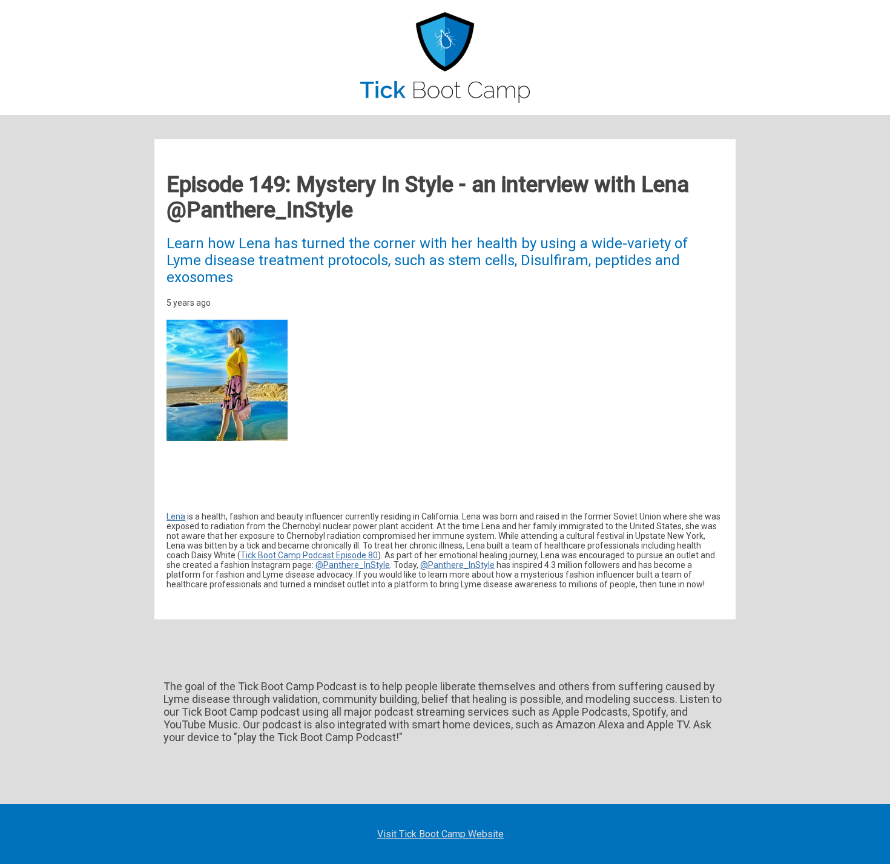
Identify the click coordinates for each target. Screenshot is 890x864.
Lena (175, 516)
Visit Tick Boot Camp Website (440, 834)
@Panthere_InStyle (352, 565)
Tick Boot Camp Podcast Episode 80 (309, 555)
